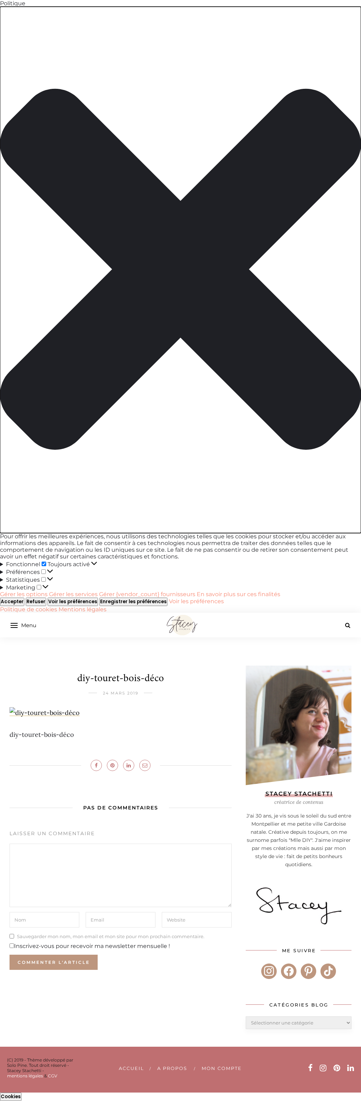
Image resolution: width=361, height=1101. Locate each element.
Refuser (35, 601)
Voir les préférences (72, 601)
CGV (52, 1075)
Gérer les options (24, 594)
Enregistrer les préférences (133, 601)
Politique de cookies (29, 609)
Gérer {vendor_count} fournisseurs (147, 594)
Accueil (131, 1068)
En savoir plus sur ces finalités (238, 594)
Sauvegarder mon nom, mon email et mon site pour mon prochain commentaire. (110, 936)
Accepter (12, 601)
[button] (180, 270)
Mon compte (222, 1068)
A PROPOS (172, 1068)
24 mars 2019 (121, 693)
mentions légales (25, 1075)
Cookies (11, 1096)
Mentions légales (82, 609)
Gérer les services (73, 594)
